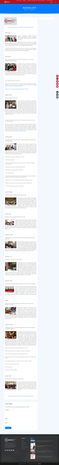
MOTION (39, 463)
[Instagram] (57, 78)
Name (6, 418)
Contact (51, 2)
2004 (32, 27)
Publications (24, 443)
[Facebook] (57, 76)
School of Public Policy (25, 446)
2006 (28, 27)
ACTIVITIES (9, 27)
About (23, 441)
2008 (24, 27)
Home (27, 9)
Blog (22, 445)
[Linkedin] (57, 81)
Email (6, 422)
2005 (30, 27)
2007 (26, 27)
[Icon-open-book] (57, 97)
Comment (7, 409)
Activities (23, 444)
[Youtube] (57, 86)
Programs (23, 442)
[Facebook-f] (5, 450)
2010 (20, 27)
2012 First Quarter (14, 27)
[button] (56, 2)
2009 (22, 27)
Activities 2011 (31, 9)
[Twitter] (9, 450)
